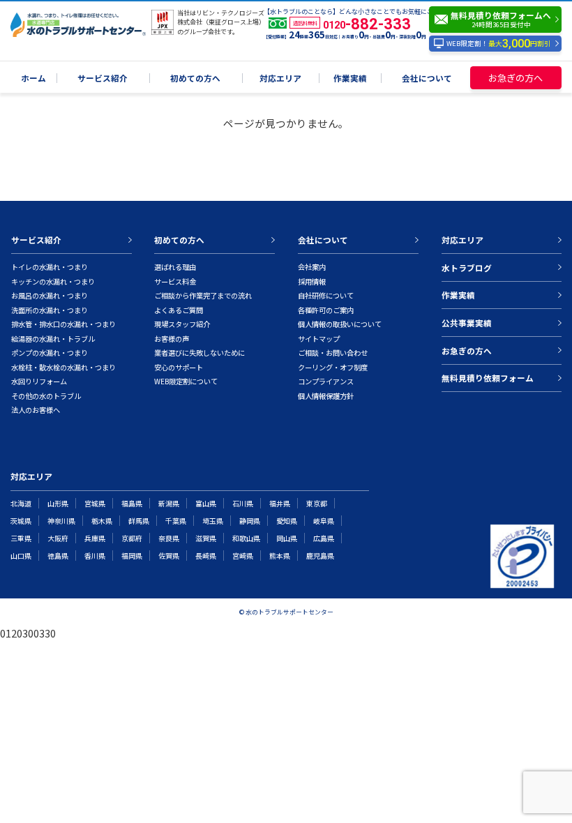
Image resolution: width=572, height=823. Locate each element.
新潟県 (168, 503)
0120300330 (28, 633)
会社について (427, 78)
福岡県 (131, 555)
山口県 (20, 555)
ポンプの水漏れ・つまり (49, 352)
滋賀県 (205, 538)
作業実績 (350, 78)
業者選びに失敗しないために (199, 352)
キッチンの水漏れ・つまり (53, 281)
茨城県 (20, 520)
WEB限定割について (186, 381)
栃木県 (101, 520)
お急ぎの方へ (515, 77)
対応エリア (280, 78)
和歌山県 (246, 538)
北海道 (20, 503)
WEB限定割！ (498, 43)
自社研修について (326, 295)
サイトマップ (319, 338)
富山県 (205, 503)
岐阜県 (323, 520)
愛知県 (286, 520)
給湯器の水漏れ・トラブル (53, 338)
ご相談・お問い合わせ (333, 352)
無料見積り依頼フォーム (488, 378)
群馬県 (138, 520)
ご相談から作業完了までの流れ (203, 295)
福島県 (131, 503)
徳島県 (57, 555)
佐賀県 (168, 555)
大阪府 (57, 538)
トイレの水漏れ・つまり (49, 267)
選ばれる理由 (175, 267)
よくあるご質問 (178, 310)
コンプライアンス (326, 381)
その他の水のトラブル (46, 396)
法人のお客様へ (35, 410)
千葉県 (175, 520)
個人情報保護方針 (326, 396)
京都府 (131, 538)
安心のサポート (178, 367)
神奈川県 (61, 520)
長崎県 (205, 555)
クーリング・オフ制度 (333, 367)
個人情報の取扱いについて (340, 324)
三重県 (20, 538)
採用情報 (312, 281)
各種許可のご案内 (326, 310)
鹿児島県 (320, 555)
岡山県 (286, 538)
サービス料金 (175, 281)
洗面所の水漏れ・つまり (49, 310)
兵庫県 (94, 538)
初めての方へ (195, 78)
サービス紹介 (102, 78)
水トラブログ (467, 267)
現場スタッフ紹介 (182, 324)
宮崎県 (242, 555)
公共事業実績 (467, 323)
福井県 (279, 503)
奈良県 (168, 538)
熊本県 (279, 555)
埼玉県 (212, 520)
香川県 (94, 555)
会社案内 (312, 267)
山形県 (57, 503)
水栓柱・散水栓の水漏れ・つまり (63, 367)
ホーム (33, 78)
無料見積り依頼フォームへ (501, 19)
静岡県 (249, 520)
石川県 (242, 503)
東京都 (316, 503)
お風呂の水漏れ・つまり (49, 295)
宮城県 (94, 503)
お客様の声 (171, 338)
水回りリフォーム (39, 381)
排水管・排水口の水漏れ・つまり (63, 324)
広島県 (323, 538)
